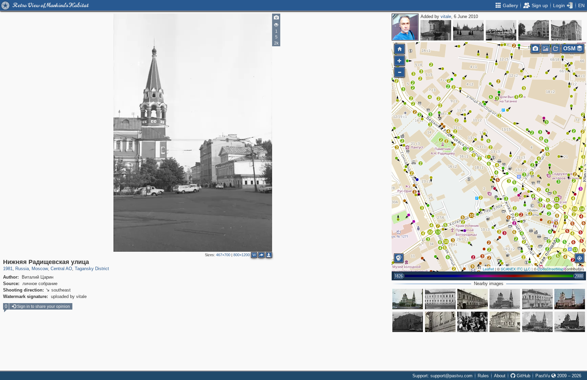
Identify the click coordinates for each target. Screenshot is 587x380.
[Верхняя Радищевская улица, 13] (440, 322)
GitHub (522, 375)
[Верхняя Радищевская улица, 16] (472, 299)
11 (556, 199)
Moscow (40, 268)
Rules (483, 375)
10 (557, 206)
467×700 (223, 255)
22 (430, 232)
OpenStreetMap (550, 268)
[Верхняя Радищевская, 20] (505, 299)
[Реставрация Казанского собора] (436, 30)
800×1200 (241, 255)
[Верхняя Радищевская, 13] (505, 322)
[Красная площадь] (468, 30)
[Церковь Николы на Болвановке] (569, 322)
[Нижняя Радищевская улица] (489, 157)
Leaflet (488, 268)
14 (582, 209)
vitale (446, 16)
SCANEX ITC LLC (516, 268)
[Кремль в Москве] (501, 30)
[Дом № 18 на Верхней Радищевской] (440, 299)
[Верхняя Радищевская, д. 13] (407, 322)
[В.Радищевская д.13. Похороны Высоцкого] (472, 322)
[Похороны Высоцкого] (537, 322)
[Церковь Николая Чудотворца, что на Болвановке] (407, 299)
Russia (22, 268)
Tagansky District (92, 268)
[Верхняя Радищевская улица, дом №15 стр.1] (537, 299)
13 (575, 250)
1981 (8, 268)
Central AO (61, 268)
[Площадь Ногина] (533, 30)
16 (549, 207)
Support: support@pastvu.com (442, 375)
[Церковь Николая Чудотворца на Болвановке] (569, 299)
